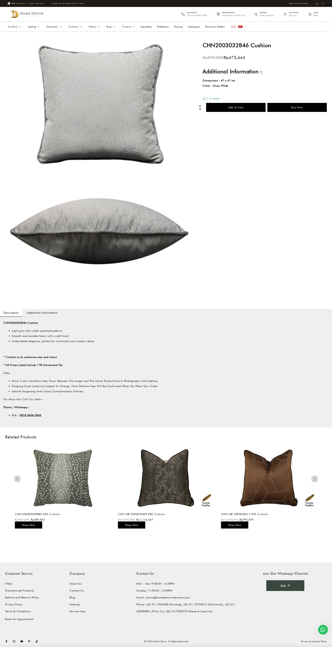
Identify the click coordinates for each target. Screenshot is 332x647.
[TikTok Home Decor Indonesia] (37, 641)
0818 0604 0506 (30, 415)
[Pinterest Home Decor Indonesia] (30, 641)
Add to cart (236, 107)
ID (323, 3)
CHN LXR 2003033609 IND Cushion (141, 514)
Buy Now (297, 107)
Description (11, 312)
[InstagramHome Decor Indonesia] (15, 641)
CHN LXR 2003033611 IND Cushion (244, 514)
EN (317, 3)
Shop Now (28, 525)
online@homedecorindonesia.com (168, 597)
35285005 (143, 611)
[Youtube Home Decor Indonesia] (22, 641)
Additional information (42, 312)
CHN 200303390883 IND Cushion (37, 514)
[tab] (11, 312)
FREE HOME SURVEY (298, 3)
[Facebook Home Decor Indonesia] (7, 641)
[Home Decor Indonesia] (27, 14)
